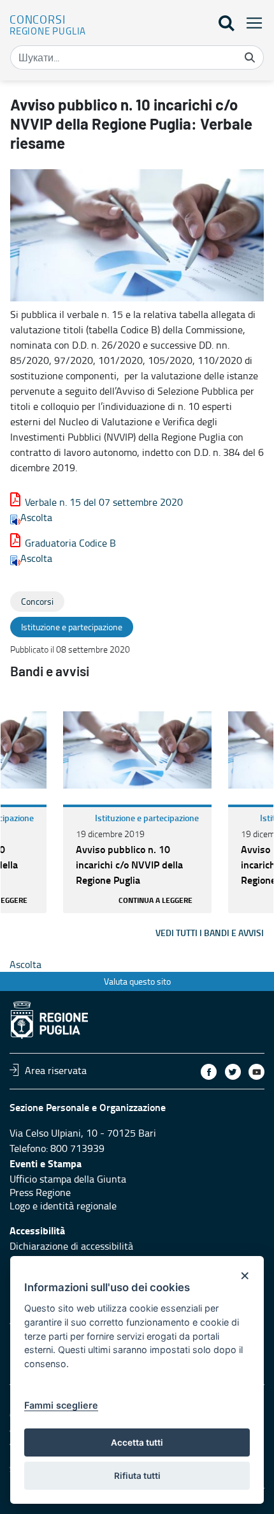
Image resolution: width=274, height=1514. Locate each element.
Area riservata (56, 1069)
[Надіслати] (250, 57)
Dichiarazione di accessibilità (71, 1246)
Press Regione (40, 1192)
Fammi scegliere (61, 1405)
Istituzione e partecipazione (147, 818)
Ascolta (36, 517)
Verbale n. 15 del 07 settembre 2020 (104, 502)
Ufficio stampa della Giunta (68, 1179)
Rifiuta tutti (137, 1476)
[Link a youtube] (256, 1072)
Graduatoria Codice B (70, 543)
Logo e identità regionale (63, 1206)
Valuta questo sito (137, 981)
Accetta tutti (137, 1442)
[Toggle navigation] (250, 22)
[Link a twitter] (233, 1072)
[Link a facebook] (209, 1072)
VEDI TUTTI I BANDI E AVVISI (209, 933)
